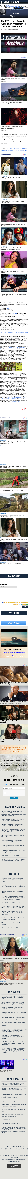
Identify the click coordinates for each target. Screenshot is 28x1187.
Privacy (2, 1162)
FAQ (18, 1160)
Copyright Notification (21, 1162)
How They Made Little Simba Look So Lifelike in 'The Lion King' (13, 697)
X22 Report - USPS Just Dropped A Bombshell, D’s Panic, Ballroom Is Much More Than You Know (14, 874)
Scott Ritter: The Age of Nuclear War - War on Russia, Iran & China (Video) (13, 1032)
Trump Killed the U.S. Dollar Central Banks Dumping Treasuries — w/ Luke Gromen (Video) (12, 905)
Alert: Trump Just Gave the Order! (10, 869)
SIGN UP (6, 798)
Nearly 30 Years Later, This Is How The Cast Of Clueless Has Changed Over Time (14, 248)
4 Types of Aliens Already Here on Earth (12, 1114)
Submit (14, 811)
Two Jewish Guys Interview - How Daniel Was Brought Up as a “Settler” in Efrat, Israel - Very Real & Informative (13, 1103)
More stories (21, 12)
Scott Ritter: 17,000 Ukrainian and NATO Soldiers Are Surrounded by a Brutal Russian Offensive (13, 1051)
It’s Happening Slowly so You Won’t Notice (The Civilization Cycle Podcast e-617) (12, 1097)
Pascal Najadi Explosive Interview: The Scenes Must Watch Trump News (11, 855)
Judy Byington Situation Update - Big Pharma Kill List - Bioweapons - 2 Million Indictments (13, 899)
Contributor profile (13, 12)
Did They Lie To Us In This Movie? (10, 178)
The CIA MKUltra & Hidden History (10, 1137)
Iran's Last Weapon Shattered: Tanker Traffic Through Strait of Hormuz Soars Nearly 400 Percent (13, 1038)
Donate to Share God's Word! (14, 670)
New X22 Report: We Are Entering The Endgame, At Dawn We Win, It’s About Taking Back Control (13, 927)
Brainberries (4, 176)
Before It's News (11, 1)
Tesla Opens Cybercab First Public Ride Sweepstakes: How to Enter (12, 1129)
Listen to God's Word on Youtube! (14, 666)
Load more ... (14, 636)
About (3, 1160)
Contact (23, 1160)
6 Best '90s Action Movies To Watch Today (12, 563)
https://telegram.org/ (21, 777)
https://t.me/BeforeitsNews (19, 779)
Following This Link (17, 401)
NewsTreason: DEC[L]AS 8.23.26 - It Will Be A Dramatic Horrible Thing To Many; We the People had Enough (13, 844)
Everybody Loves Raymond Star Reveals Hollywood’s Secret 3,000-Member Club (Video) (12, 894)
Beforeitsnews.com (12, 6)
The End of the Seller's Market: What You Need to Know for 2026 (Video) (13, 932)
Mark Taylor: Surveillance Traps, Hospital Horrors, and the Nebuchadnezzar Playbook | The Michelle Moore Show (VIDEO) (13, 912)
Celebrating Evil (5, 1133)
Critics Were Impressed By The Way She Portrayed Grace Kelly (11, 997)
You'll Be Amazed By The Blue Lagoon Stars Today (13, 754)
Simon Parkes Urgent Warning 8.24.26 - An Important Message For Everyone (12, 833)
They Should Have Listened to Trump (11, 916)
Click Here (14, 313)
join (8, 308)
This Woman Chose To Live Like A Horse (11, 490)
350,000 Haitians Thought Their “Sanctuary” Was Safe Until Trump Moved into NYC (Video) (13, 921)
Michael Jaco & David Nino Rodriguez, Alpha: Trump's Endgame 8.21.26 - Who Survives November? (13, 1057)
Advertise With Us (11, 1160)
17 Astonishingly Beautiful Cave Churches (6, 1084)
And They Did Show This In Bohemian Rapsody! (11, 735)
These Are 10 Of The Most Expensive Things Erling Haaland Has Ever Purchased (13, 716)
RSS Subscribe (11, 1164)
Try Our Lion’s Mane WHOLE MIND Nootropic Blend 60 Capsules (13, 398)
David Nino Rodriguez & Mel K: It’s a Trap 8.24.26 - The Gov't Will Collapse (12, 838)
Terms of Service (10, 1162)
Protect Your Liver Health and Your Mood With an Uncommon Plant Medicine (13, 1119)
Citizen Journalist (10, 315)
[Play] (14, 652)
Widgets (18, 1164)
